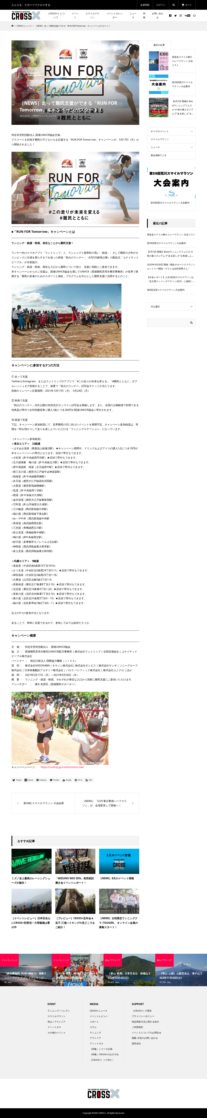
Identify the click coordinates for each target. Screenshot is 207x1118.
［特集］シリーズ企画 (101, 1048)
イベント (75, 15)
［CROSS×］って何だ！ (102, 1059)
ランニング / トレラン (59, 1010)
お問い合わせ (157, 15)
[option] (171, 187)
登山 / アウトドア (56, 1021)
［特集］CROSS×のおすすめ (104, 1054)
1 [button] (165, 195)
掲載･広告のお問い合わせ (145, 1037)
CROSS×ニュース (40, 115)
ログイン (160, 4)
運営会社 (136, 1043)
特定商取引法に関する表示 (145, 1021)
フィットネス (54, 1027)
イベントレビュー (99, 1016)
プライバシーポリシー (143, 1016)
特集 (144, 15)
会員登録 (144, 4)
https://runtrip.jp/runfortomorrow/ (62, 767)
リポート (94, 1021)
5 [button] (176, 195)
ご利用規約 (137, 1027)
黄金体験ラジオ (159, 155)
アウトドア (95, 1037)
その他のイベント (57, 1032)
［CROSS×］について (56, 15)
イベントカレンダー (115, 15)
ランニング (95, 1032)
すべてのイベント (160, 131)
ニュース (133, 15)
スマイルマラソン (92, 15)
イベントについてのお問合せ (146, 1032)
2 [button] (168, 195)
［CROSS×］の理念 (142, 1010)
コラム (93, 1027)
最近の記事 (159, 44)
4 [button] (174, 195)
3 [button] (171, 195)
